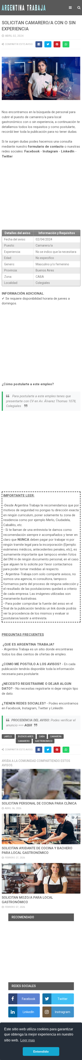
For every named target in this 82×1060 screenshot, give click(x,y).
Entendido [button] (41, 1051)
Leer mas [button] (27, 1040)
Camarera (55, 736)
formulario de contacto (46, 146)
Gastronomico (43, 741)
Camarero (24, 741)
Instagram (50, 151)
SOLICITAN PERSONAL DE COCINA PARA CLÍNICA (39, 803)
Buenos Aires (25, 736)
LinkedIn (67, 151)
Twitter (7, 156)
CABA (42, 736)
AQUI (28, 725)
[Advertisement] (41, 194)
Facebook (32, 151)
